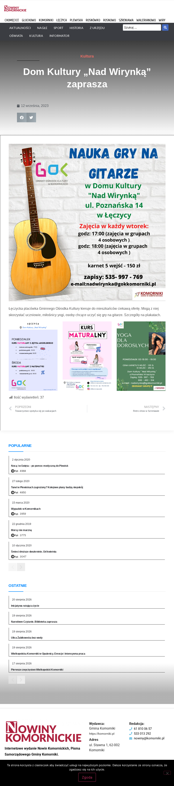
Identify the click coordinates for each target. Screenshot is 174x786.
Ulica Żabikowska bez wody (27, 637)
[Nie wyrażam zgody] (167, 773)
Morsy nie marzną (21, 530)
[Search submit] (165, 27)
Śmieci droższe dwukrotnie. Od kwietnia (33, 551)
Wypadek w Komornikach (26, 508)
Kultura (87, 56)
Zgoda (87, 777)
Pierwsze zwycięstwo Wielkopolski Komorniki (37, 669)
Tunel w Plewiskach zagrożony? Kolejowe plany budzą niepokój (47, 487)
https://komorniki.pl (101, 733)
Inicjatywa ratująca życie (25, 605)
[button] (22, 117)
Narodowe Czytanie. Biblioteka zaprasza (34, 621)
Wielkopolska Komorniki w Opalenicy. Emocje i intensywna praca (48, 653)
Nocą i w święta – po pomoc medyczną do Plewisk (39, 465)
